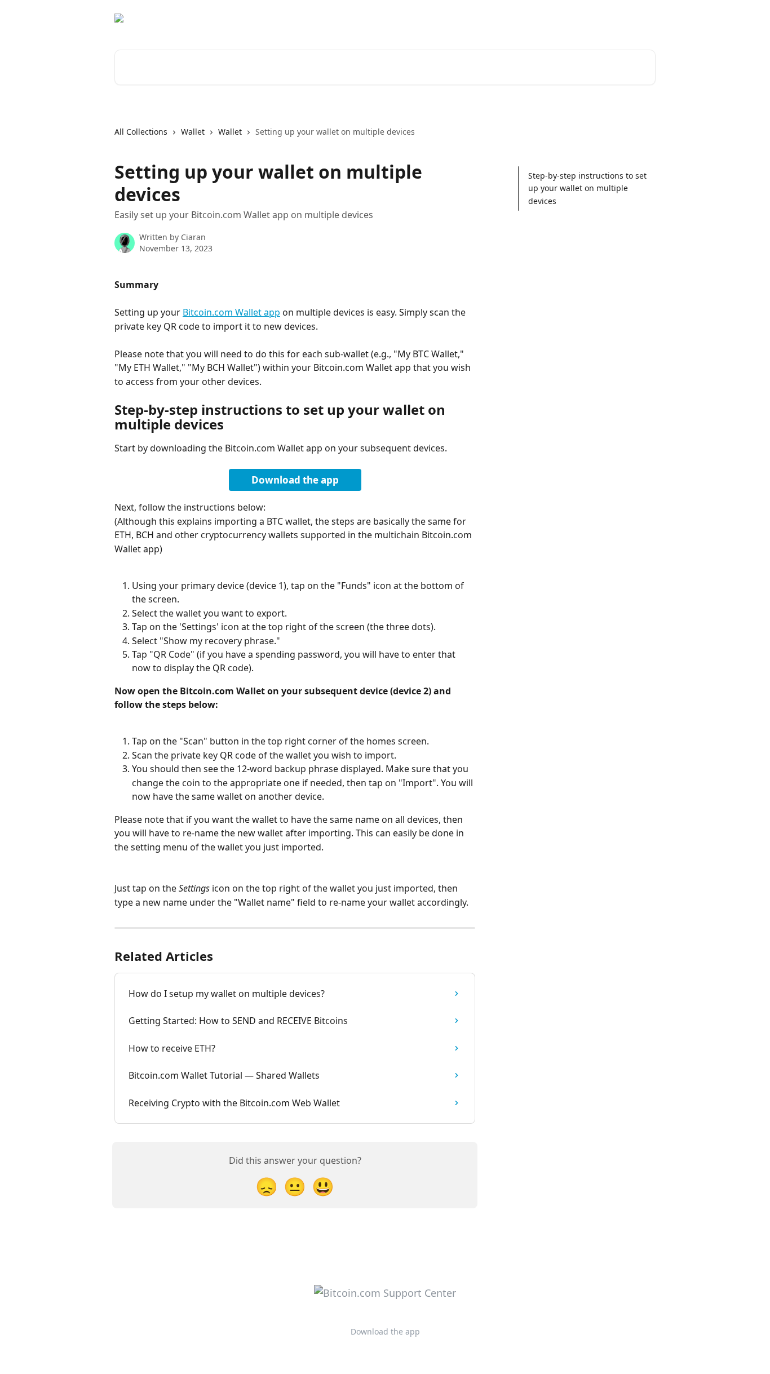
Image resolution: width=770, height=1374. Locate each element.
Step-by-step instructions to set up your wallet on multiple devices (587, 188)
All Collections (140, 131)
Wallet (193, 131)
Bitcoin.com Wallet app (231, 312)
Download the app (555, 18)
